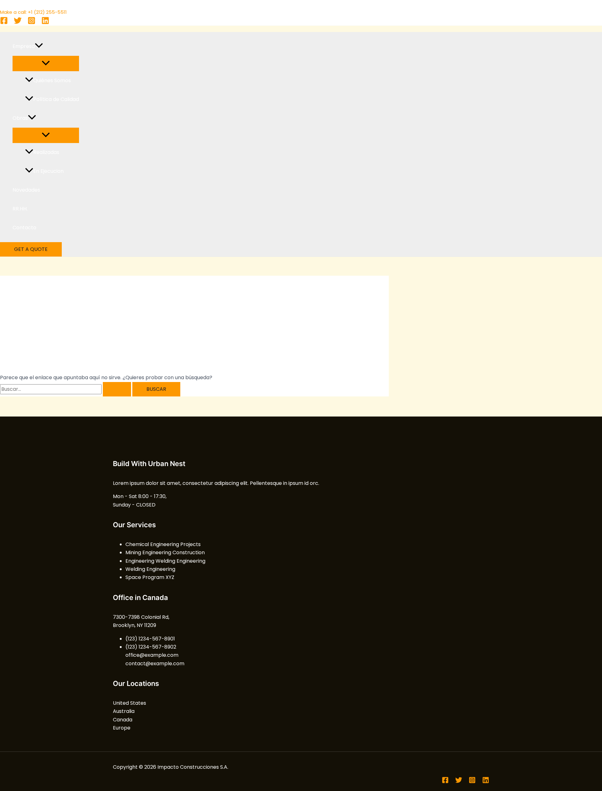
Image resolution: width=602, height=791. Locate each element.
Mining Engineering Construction (165, 552)
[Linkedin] (45, 22)
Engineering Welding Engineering (165, 561)
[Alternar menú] (46, 63)
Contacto (24, 227)
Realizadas (46, 152)
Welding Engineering (150, 569)
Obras (20, 118)
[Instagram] (31, 22)
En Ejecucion (48, 171)
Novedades (26, 190)
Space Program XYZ (149, 577)
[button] (39, 46)
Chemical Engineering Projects (163, 544)
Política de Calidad (56, 99)
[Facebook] (4, 22)
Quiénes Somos (52, 80)
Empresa (24, 46)
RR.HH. (20, 208)
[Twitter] (18, 22)
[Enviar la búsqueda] (117, 389)
